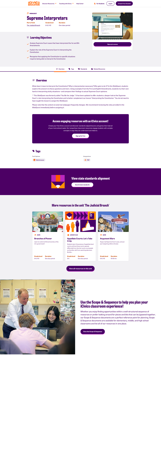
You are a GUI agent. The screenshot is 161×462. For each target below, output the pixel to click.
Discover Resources (48, 3)
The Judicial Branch (33, 25)
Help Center (80, 3)
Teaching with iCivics (65, 3)
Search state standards (82, 185)
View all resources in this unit (80, 268)
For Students (100, 3)
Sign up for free (80, 136)
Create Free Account (124, 3)
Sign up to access (112, 44)
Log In (110, 3)
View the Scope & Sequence (92, 331)
